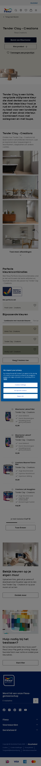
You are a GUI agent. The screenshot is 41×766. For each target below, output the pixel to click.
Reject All (20, 396)
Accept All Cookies (20, 390)
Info (5, 379)
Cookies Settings (20, 385)
